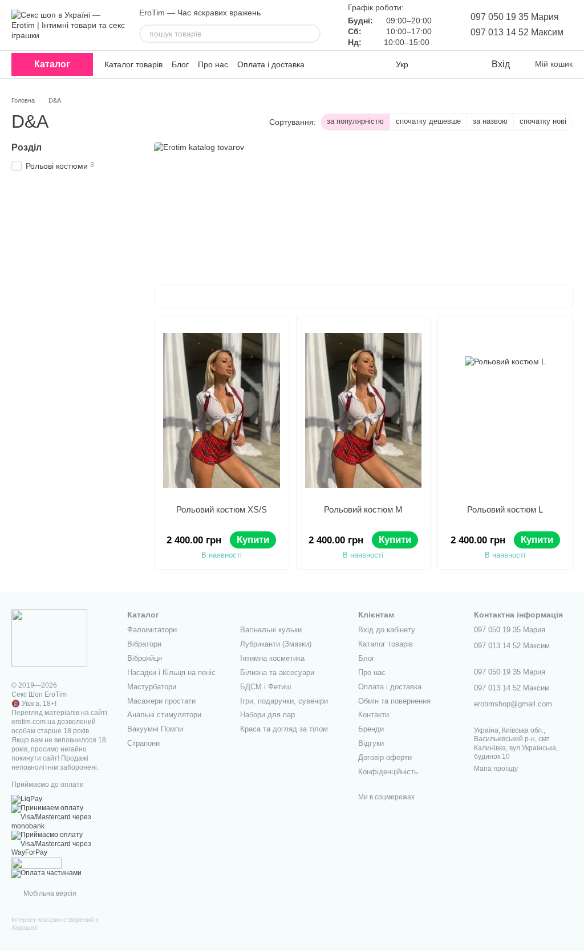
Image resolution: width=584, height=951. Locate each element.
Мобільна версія (49, 893)
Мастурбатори (151, 686)
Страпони (143, 743)
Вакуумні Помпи (155, 729)
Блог (180, 64)
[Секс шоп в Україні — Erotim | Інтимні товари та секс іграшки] (49, 637)
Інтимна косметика (272, 658)
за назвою (490, 121)
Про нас (213, 64)
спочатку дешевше (428, 121)
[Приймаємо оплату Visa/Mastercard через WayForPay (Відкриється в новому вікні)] (60, 844)
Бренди (371, 729)
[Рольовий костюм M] (363, 410)
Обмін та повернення (394, 701)
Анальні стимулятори (164, 714)
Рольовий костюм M (363, 509)
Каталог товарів (133, 64)
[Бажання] (458, 64)
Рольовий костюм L (505, 509)
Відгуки (371, 743)
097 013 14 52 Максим (517, 32)
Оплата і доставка (271, 64)
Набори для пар (267, 714)
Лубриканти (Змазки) (275, 644)
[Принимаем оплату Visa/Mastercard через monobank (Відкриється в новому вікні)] (60, 817)
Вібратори (144, 644)
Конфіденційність (388, 771)
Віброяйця (144, 658)
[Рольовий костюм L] (505, 410)
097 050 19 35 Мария (515, 17)
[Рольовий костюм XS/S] (221, 410)
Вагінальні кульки (271, 629)
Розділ (26, 147)
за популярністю (355, 121)
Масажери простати (161, 701)
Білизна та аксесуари (277, 672)
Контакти (373, 714)
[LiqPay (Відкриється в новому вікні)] (26, 799)
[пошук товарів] (311, 34)
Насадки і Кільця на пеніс (171, 672)
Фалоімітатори (152, 629)
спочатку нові (543, 121)
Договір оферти (385, 757)
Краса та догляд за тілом (284, 729)
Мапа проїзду (496, 769)
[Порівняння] (435, 64)
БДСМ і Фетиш (265, 686)
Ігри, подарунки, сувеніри (284, 701)
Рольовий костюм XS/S (221, 509)
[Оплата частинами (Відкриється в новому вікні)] (46, 873)
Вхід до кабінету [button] (386, 629)
